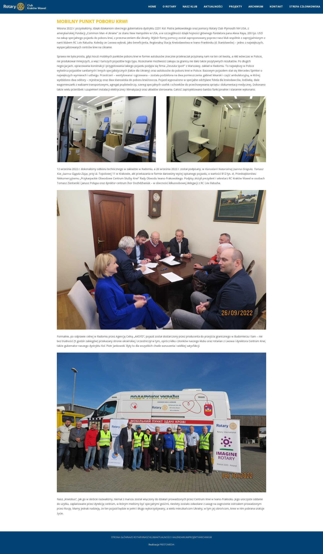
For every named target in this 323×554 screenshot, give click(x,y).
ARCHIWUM (206, 537)
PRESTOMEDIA (167, 544)
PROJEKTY (194, 537)
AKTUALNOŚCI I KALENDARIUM (172, 537)
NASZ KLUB (149, 537)
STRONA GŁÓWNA (120, 537)
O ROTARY (136, 537)
